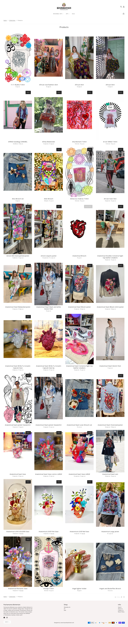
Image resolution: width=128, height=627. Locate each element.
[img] (121, 6)
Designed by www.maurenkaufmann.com (64, 622)
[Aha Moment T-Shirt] (79, 115)
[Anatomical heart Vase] (18, 451)
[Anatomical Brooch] (79, 229)
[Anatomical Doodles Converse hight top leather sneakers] (110, 229)
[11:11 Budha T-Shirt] (18, 58)
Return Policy (121, 611)
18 (121, 597)
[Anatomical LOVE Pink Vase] (48, 504)
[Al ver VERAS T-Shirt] (110, 115)
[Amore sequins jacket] (48, 229)
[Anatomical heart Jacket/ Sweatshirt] (18, 398)
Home (5, 20)
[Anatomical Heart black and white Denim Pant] (48, 284)
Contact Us (120, 610)
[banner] (64, 6)
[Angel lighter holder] (79, 562)
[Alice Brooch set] (18, 172)
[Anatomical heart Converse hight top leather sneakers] (79, 339)
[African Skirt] (79, 58)
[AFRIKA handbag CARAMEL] (18, 115)
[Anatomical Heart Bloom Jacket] (79, 284)
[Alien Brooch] (48, 172)
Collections (12, 20)
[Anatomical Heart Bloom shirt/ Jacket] (110, 284)
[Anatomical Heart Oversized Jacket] (110, 398)
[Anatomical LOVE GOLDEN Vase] (18, 504)
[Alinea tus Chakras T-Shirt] (79, 172)
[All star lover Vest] (110, 172)
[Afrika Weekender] (48, 115)
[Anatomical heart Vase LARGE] (79, 451)
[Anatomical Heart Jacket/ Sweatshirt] (48, 398)
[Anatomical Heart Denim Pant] (110, 339)
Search (119, 607)
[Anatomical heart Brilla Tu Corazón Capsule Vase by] (48, 339)
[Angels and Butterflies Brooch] (110, 562)
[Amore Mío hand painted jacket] (18, 229)
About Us (120, 608)
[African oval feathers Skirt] (48, 58)
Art (64, 608)
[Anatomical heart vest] (110, 451)
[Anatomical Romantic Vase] (18, 562)
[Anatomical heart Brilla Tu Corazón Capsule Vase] (18, 339)
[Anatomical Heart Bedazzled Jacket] (18, 284)
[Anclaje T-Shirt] (48, 562)
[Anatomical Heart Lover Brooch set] (79, 398)
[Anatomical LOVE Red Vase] (79, 504)
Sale (65, 610)
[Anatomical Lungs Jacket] (110, 504)
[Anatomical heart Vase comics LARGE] (48, 451)
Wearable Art (67, 607)
